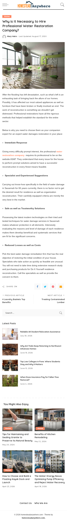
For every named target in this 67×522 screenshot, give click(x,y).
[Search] (61, 4)
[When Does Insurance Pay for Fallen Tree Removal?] (10, 381)
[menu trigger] (6, 4)
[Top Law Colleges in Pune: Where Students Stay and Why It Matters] (10, 365)
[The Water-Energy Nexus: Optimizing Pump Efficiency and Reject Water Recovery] (50, 461)
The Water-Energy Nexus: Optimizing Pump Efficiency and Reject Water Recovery (50, 479)
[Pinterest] (53, 287)
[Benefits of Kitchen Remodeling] (50, 420)
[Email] (61, 287)
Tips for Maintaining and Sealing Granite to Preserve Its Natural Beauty (17, 437)
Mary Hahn (12, 36)
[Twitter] (45, 287)
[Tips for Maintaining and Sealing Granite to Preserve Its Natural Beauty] (17, 420)
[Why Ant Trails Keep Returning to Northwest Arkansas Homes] (10, 349)
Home (7, 16)
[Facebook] (37, 287)
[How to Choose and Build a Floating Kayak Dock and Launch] (17, 461)
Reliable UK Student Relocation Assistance (40, 332)
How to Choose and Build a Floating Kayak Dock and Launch (16, 479)
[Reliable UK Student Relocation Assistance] (10, 334)
